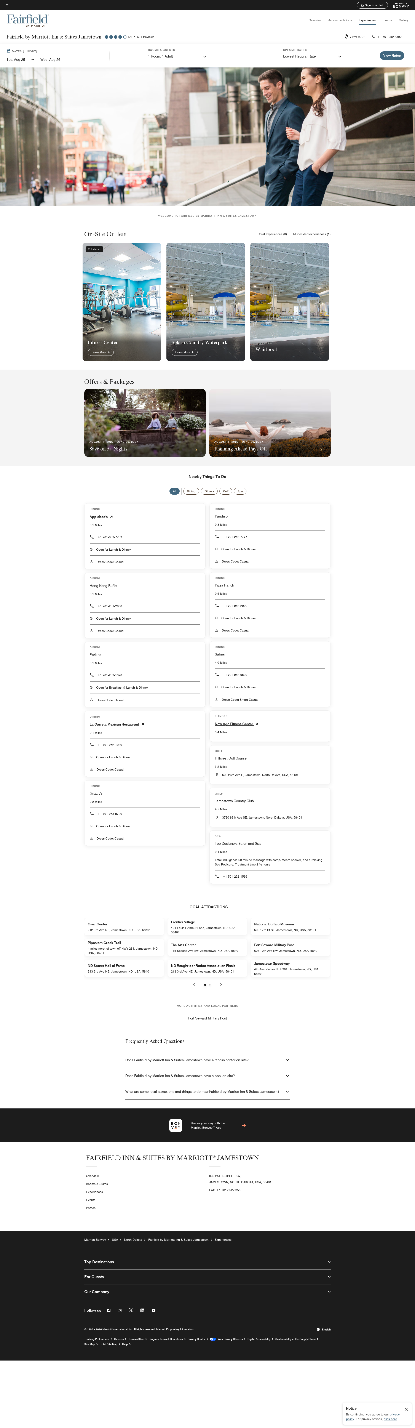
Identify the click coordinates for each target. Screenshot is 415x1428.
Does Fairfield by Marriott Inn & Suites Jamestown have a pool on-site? (180, 1076)
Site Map (89, 1344)
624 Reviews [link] (145, 36)
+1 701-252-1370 (109, 675)
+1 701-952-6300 (389, 36)
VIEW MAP (357, 36)
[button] (372, 5)
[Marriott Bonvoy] (399, 5)
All (174, 491)
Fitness (209, 491)
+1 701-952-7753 (109, 537)
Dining (191, 491)
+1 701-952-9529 (235, 674)
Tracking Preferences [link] (96, 1339)
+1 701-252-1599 (235, 876)
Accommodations (340, 20)
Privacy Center (196, 1339)
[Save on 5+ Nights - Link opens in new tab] (145, 423)
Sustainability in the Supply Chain (295, 1339)
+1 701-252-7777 (235, 537)
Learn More (99, 352)
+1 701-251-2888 (109, 606)
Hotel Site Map (108, 1344)
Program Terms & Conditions (166, 1339)
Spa (240, 491)
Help (125, 1344)
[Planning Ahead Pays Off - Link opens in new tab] (270, 423)
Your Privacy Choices (229, 1339)
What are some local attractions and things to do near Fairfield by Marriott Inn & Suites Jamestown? (202, 1092)
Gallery (404, 20)
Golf (225, 491)
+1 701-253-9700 (109, 814)
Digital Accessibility (259, 1339)
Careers (119, 1339)
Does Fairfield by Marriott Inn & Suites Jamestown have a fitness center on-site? (187, 1060)
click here (390, 1419)
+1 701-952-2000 (235, 605)
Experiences (367, 20)
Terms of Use (136, 1339)
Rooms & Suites (97, 1184)
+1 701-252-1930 (109, 745)
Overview (315, 20)
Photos (91, 1208)
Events (387, 20)
